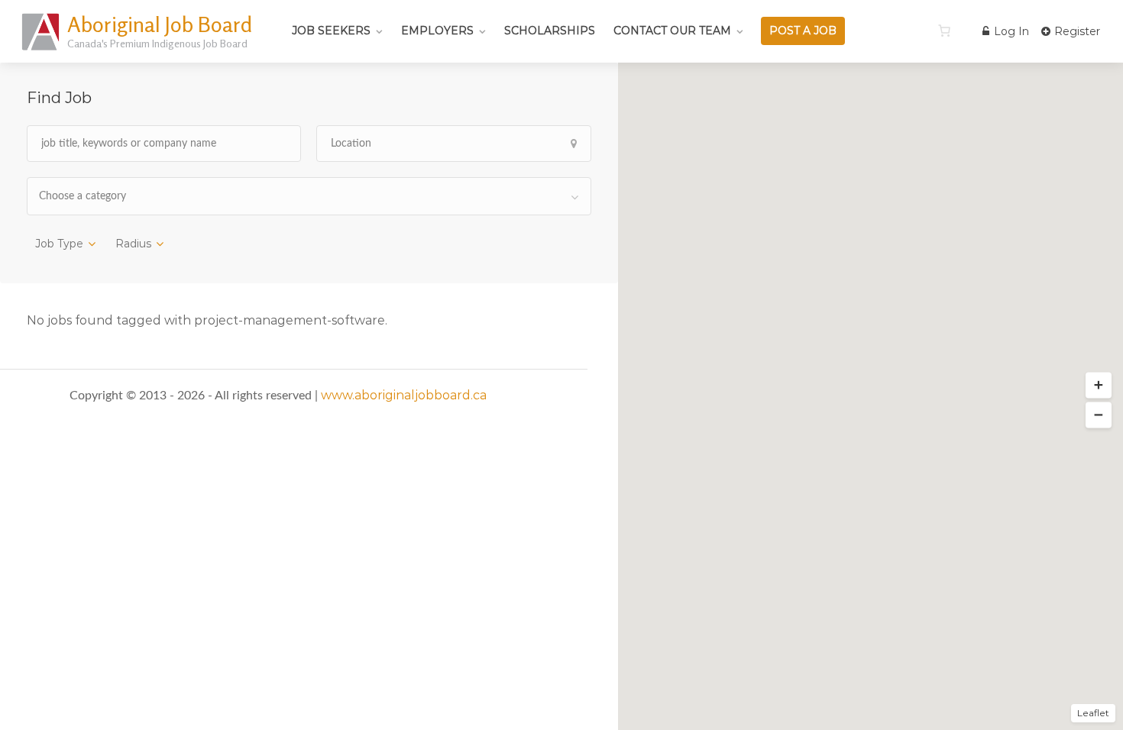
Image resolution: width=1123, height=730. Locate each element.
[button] (1099, 386)
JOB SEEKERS (331, 30)
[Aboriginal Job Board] (41, 49)
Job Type (59, 243)
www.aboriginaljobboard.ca (404, 395)
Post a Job (803, 30)
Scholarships (549, 30)
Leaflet (1093, 713)
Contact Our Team (672, 30)
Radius (133, 243)
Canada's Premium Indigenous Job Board (157, 43)
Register (1075, 31)
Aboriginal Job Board (159, 24)
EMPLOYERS (437, 30)
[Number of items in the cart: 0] (944, 30)
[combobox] (309, 196)
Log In (1010, 31)
